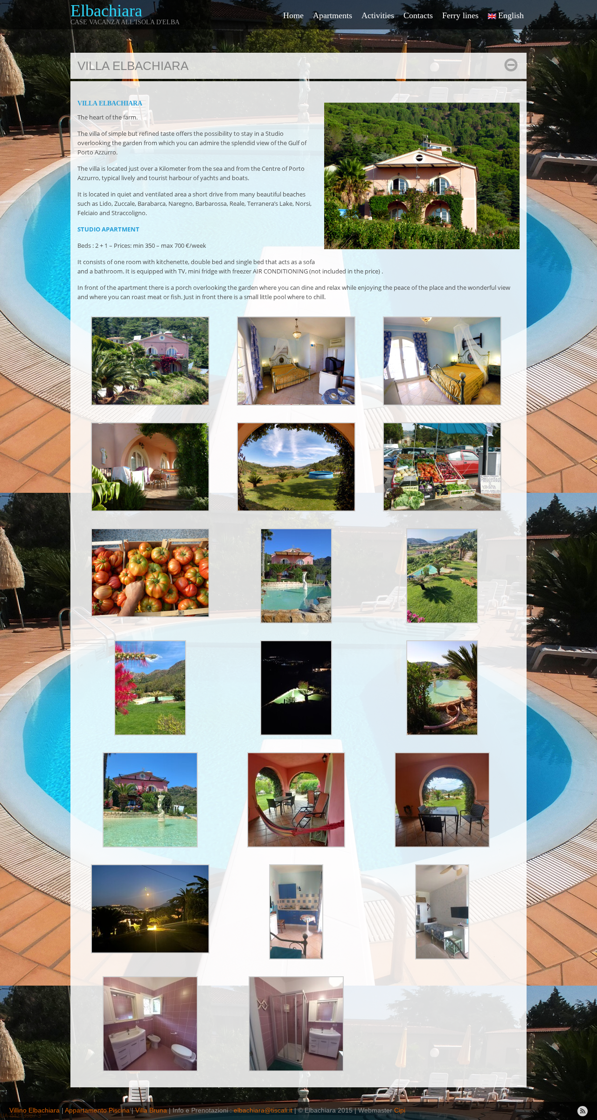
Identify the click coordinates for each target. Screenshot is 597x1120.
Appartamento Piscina (97, 1110)
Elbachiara (106, 10)
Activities (377, 15)
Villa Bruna (151, 1110)
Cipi (399, 1110)
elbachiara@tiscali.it (264, 1110)
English (511, 15)
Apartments (332, 15)
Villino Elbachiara (35, 1110)
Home (293, 15)
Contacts (418, 15)
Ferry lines (460, 15)
